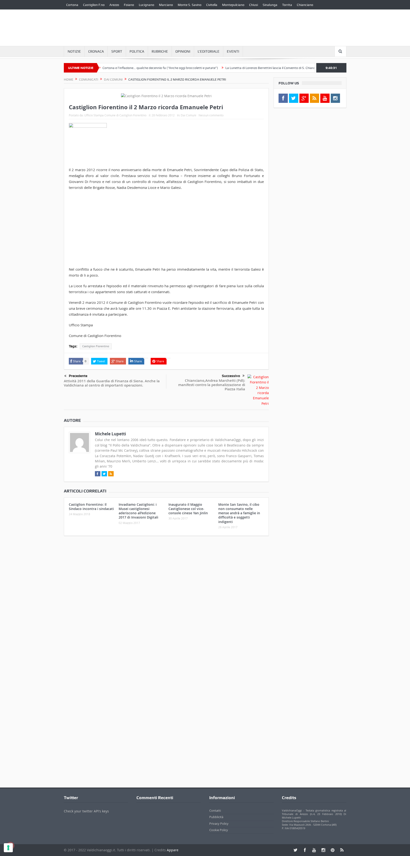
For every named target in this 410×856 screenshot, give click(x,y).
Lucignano (146, 5)
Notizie (74, 51)
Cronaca (96, 51)
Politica (137, 51)
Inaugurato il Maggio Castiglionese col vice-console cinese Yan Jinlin (188, 508)
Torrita (287, 5)
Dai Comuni (188, 115)
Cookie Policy (218, 830)
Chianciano (305, 5)
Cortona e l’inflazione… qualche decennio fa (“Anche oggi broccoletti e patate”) (144, 68)
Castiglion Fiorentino (95, 346)
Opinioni (182, 51)
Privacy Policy (218, 823)
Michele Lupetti (110, 434)
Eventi (233, 51)
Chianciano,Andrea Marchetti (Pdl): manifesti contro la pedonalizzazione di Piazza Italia (211, 385)
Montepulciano (233, 5)
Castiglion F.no (94, 5)
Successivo (231, 376)
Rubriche (160, 51)
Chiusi (253, 5)
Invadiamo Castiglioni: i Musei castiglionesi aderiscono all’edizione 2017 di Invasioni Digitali (138, 511)
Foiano (129, 5)
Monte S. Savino (189, 5)
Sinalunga (270, 5)
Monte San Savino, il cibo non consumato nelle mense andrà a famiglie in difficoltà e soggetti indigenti (239, 513)
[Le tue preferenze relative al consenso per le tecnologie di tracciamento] (8, 847)
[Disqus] (166, 602)
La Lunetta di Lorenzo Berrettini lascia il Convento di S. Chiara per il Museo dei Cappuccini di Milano (281, 68)
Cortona (72, 5)
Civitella (211, 5)
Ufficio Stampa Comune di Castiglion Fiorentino (115, 115)
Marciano (166, 5)
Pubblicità (216, 817)
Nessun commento (211, 115)
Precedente (78, 376)
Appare (172, 850)
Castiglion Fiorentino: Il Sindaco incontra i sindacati (91, 506)
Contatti (215, 810)
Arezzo (114, 5)
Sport (116, 51)
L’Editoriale (208, 51)
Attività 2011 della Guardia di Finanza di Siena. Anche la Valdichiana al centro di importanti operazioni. (112, 383)
